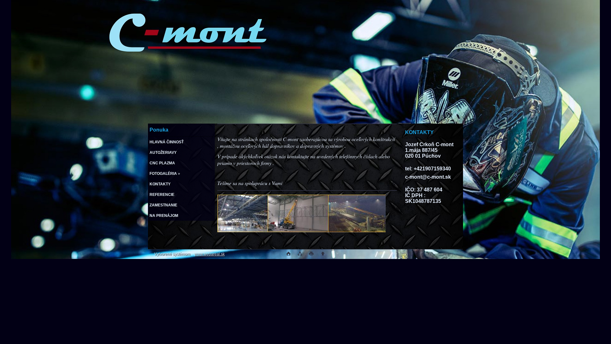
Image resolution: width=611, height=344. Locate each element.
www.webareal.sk (209, 254)
